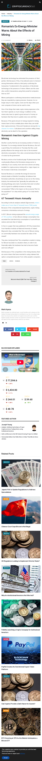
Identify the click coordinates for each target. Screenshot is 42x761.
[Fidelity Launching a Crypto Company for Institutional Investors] (21, 626)
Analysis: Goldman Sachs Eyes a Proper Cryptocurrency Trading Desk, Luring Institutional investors (12, 429)
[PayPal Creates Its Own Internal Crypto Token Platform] (21, 663)
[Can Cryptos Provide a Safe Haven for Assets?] (21, 700)
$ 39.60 (29, 399)
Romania (17, 261)
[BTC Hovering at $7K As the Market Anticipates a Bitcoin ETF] (21, 735)
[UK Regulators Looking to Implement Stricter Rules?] (21, 558)
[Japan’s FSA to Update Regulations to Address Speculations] (21, 486)
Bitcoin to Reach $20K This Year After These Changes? (24, 279)
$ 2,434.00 (11, 390)
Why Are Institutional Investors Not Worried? (17, 595)
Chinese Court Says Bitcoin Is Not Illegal (15, 527)
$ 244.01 (10, 399)
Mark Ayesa (17, 21)
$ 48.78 (10, 409)
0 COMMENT (7, 40)
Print (39, 40)
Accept (6, 758)
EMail (31, 40)
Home (3, 13)
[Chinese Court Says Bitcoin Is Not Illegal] (21, 523)
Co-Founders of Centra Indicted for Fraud (17, 270)
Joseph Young (6, 425)
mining (11, 261)
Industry (9, 13)
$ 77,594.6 (11, 380)
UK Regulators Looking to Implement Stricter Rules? (20, 561)
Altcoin (6, 639)
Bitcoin (6, 499)
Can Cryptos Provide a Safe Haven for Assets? (18, 704)
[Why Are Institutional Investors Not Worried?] (21, 592)
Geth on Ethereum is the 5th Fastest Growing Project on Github (19, 434)
